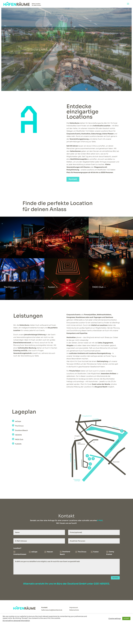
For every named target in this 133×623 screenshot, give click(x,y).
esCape (34, 552)
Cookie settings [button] (114, 618)
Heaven (50, 552)
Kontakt (73, 179)
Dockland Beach (65, 553)
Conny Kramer (110, 553)
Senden (115, 578)
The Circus (82, 552)
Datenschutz (74, 610)
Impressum (73, 607)
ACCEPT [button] (126, 618)
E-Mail (100, 520)
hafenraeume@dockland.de (51, 610)
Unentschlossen (19, 554)
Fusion (96, 552)
